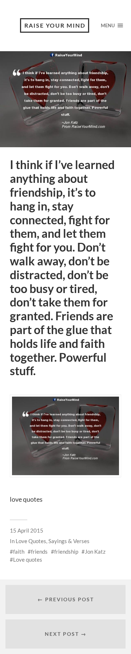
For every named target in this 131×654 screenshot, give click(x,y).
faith (18, 551)
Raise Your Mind (55, 25)
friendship (66, 551)
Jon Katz (95, 551)
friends (39, 551)
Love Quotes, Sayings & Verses (53, 541)
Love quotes (27, 559)
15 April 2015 (26, 530)
